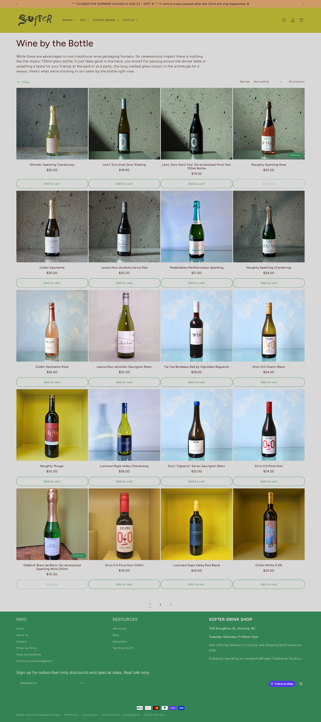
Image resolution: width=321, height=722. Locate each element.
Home (20, 628)
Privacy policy (90, 714)
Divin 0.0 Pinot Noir (269, 466)
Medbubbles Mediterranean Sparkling (197, 267)
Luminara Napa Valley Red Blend (196, 565)
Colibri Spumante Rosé (52, 366)
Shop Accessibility (28, 654)
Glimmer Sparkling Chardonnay (52, 164)
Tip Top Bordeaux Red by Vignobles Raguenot (196, 366)
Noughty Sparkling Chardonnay (269, 267)
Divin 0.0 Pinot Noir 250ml (124, 565)
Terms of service (110, 714)
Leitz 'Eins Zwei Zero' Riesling (124, 164)
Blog (116, 634)
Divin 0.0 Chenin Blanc (269, 366)
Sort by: (245, 81)
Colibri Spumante (52, 267)
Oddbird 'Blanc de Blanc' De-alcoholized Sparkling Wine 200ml (52, 567)
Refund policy (71, 714)
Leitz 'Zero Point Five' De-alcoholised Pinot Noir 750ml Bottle (196, 166)
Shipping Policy (26, 648)
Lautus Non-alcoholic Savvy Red (124, 267)
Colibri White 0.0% (269, 565)
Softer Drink (31, 715)
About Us (22, 634)
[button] (69, 20)
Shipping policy (131, 714)
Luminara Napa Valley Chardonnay (124, 466)
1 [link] (150, 604)
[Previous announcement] (17, 4)
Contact (21, 641)
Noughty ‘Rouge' (52, 466)
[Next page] (171, 604)
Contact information (154, 714)
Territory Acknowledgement (34, 660)
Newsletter (120, 641)
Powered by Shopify (49, 715)
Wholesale (119, 628)
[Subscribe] (81, 683)
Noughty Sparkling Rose (268, 164)
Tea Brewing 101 (123, 648)
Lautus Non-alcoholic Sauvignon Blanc (124, 366)
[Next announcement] (304, 4)
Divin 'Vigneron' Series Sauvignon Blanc (196, 466)
